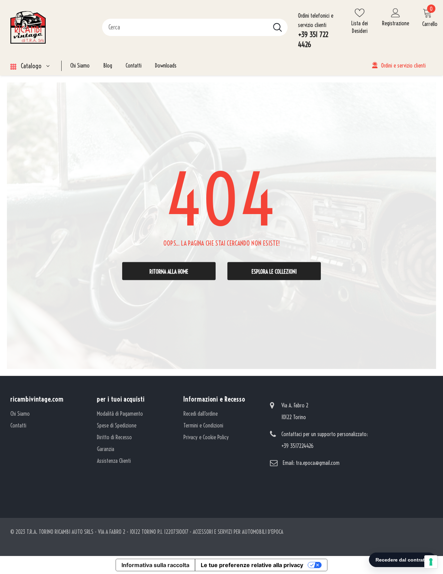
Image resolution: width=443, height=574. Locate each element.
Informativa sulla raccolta (155, 565)
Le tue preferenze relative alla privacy (252, 565)
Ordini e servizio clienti (403, 65)
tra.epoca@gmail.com (318, 462)
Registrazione (395, 23)
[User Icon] (395, 12)
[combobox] (185, 27)
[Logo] (51, 27)
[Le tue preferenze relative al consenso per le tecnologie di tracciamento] (430, 561)
